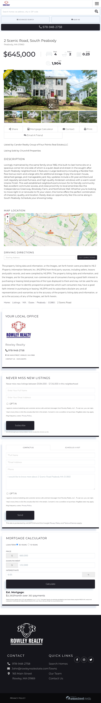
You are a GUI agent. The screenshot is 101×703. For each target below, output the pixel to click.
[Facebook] (77, 660)
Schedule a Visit (72, 448)
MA (24, 302)
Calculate (50, 584)
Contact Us (10, 359)
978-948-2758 (52, 27)
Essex (31, 302)
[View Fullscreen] (7, 226)
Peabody (41, 302)
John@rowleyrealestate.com (30, 668)
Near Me (76, 20)
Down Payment (13, 561)
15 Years (34, 545)
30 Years (23, 545)
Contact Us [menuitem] (56, 678)
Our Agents (21, 359)
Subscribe (20, 425)
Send (20, 515)
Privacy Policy (27, 416)
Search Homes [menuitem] (58, 663)
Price (8, 551)
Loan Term (11, 545)
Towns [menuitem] (53, 668)
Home (7, 302)
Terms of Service (70, 523)
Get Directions (87, 257)
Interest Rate (12, 570)
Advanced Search (26, 20)
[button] (96, 12)
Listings (16, 302)
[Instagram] (84, 660)
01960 (51, 302)
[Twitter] (91, 660)
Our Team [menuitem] (55, 673)
